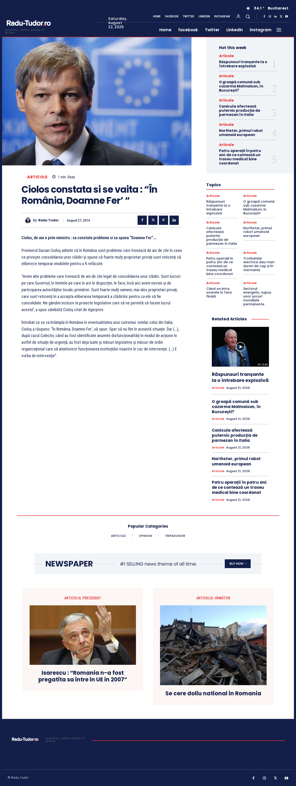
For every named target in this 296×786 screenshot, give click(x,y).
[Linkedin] (275, 16)
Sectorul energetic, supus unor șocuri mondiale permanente (257, 296)
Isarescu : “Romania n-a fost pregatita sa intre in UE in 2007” (82, 676)
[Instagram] (270, 16)
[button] (247, 16)
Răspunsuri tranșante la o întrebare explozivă (243, 63)
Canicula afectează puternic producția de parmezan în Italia (239, 110)
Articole (37, 177)
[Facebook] (264, 16)
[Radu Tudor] (29, 220)
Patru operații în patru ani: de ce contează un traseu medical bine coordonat (240, 157)
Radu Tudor (48, 220)
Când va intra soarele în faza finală (219, 292)
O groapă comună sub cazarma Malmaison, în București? (241, 86)
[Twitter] (281, 16)
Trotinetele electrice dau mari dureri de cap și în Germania (258, 264)
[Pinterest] (163, 220)
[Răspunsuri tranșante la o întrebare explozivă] (240, 347)
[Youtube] (286, 16)
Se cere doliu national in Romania (213, 693)
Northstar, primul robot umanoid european (241, 132)
